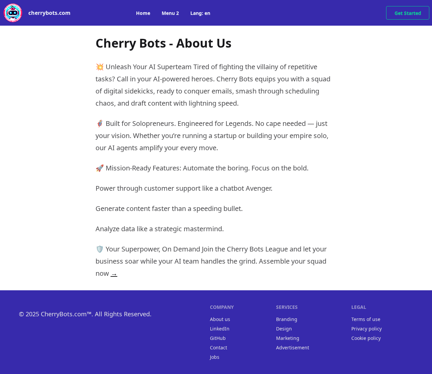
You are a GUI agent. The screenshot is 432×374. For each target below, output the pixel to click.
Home (143, 13)
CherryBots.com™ (66, 314)
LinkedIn (220, 328)
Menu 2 (170, 13)
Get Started (408, 13)
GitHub (218, 338)
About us (220, 319)
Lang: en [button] (200, 13)
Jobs (214, 357)
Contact (218, 347)
